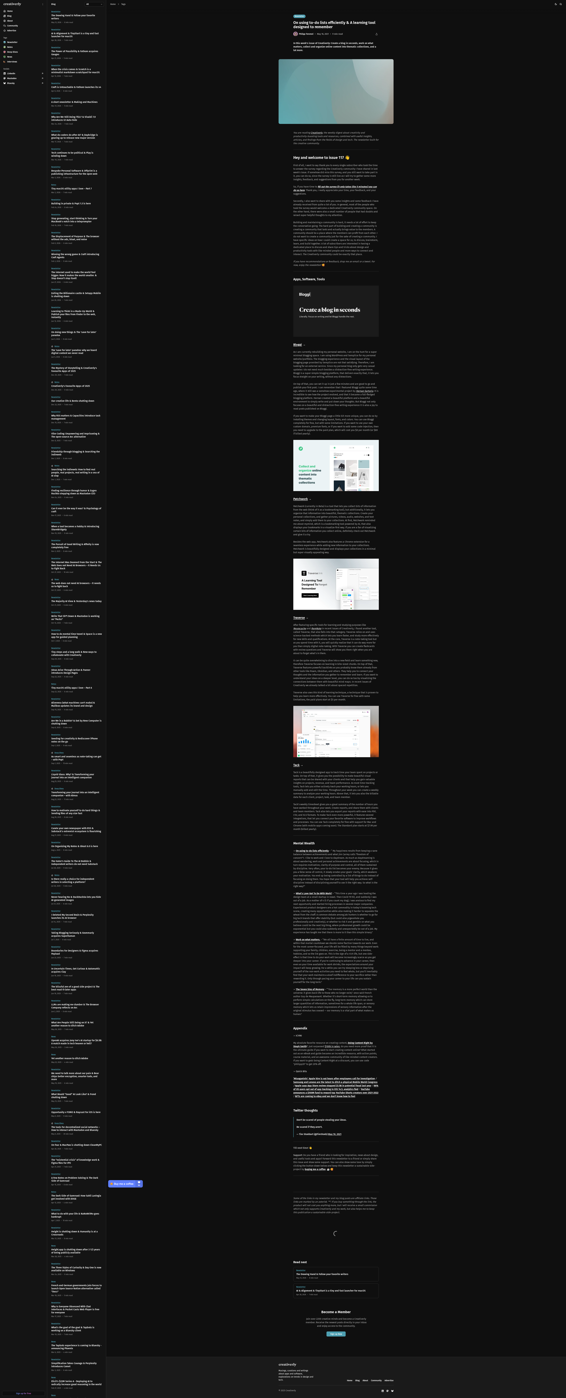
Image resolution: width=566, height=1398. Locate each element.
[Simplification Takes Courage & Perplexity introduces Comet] (76, 1365)
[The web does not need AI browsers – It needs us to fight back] (76, 585)
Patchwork (300, 499)
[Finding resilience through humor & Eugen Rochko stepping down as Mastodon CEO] (76, 492)
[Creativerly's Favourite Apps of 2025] (76, 386)
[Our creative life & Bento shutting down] (76, 401)
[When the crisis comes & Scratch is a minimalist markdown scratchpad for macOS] (76, 71)
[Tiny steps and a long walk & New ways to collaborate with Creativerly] (76, 653)
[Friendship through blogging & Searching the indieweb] (76, 453)
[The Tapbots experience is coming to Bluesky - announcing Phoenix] (76, 1347)
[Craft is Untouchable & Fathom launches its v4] (76, 87)
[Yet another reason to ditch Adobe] (76, 1058)
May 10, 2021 (334, 1134)
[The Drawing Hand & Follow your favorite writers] (336, 1274)
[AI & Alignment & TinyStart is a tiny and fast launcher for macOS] (336, 1291)
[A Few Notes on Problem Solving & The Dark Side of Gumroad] (76, 1179)
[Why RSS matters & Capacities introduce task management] (76, 417)
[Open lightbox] (389, 63)
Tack (296, 765)
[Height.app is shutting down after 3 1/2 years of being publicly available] (76, 1251)
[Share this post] (376, 34)
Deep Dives (59, 753)
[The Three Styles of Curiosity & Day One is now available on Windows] (76, 1269)
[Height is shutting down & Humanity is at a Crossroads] (76, 1233)
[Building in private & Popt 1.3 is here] (76, 203)
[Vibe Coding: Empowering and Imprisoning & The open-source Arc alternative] (76, 435)
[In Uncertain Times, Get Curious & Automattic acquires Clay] (76, 970)
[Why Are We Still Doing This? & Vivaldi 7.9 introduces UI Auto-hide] (76, 118)
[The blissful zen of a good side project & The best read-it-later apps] (76, 988)
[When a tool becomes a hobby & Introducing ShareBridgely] (76, 528)
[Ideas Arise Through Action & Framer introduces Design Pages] (76, 671)
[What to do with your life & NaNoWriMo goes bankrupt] (76, 1215)
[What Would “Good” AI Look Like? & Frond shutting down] (76, 1096)
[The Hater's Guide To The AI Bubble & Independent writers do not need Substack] (76, 863)
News (57, 579)
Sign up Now (336, 1334)
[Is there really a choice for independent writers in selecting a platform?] (76, 880)
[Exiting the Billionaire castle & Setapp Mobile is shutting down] (76, 295)
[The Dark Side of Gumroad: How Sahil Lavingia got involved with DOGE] (76, 1197)
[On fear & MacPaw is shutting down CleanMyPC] (76, 1145)
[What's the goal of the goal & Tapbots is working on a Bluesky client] (76, 1329)
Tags (123, 4)
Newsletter (299, 16)
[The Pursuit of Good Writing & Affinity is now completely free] (76, 546)
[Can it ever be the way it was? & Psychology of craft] (76, 510)
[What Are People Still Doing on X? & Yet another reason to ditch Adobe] (76, 1024)
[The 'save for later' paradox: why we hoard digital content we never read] (76, 352)
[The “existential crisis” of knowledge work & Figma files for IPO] (76, 1161)
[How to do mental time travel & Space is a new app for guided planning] (76, 635)
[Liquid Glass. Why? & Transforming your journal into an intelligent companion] (76, 776)
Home (113, 4)
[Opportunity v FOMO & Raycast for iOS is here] (76, 1112)
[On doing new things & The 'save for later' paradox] (76, 334)
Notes (53, 185)
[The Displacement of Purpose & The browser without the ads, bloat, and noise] (76, 238)
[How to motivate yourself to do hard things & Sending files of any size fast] (76, 812)
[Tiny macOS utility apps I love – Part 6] (76, 688)
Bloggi (297, 344)
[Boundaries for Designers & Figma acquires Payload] (76, 952)
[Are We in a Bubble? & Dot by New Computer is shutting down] (76, 722)
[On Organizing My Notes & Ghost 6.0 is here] (76, 846)
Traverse (299, 617)
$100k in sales (332, 1046)
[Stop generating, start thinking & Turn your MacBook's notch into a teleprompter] (76, 220)
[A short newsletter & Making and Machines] (76, 102)
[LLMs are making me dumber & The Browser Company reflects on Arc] (76, 1006)
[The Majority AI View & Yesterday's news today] (76, 601)
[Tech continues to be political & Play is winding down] (76, 154)
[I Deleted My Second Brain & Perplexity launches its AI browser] (76, 916)
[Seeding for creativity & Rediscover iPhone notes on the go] (76, 740)
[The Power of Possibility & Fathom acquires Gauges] (76, 53)
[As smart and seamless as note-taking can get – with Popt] (76, 758)
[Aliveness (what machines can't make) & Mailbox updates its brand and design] (76, 704)
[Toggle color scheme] (556, 4)
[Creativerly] (12, 4)
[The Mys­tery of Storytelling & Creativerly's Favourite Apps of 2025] (76, 369)
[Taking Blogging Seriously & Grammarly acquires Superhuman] (76, 934)
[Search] (560, 4)
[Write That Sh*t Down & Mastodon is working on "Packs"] (76, 618)
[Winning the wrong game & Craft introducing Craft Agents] (76, 256)
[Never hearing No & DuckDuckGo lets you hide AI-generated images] (76, 898)
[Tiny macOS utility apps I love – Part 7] (76, 188)
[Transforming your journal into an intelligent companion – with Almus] (76, 794)
